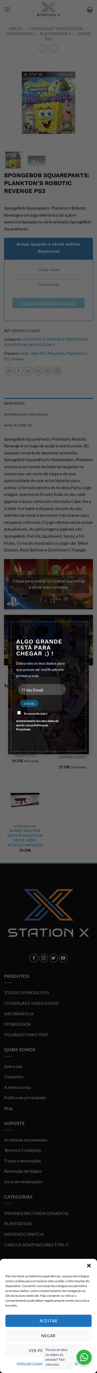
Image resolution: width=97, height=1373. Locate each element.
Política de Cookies (30, 1363)
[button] (89, 1265)
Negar (48, 1335)
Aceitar (48, 1320)
